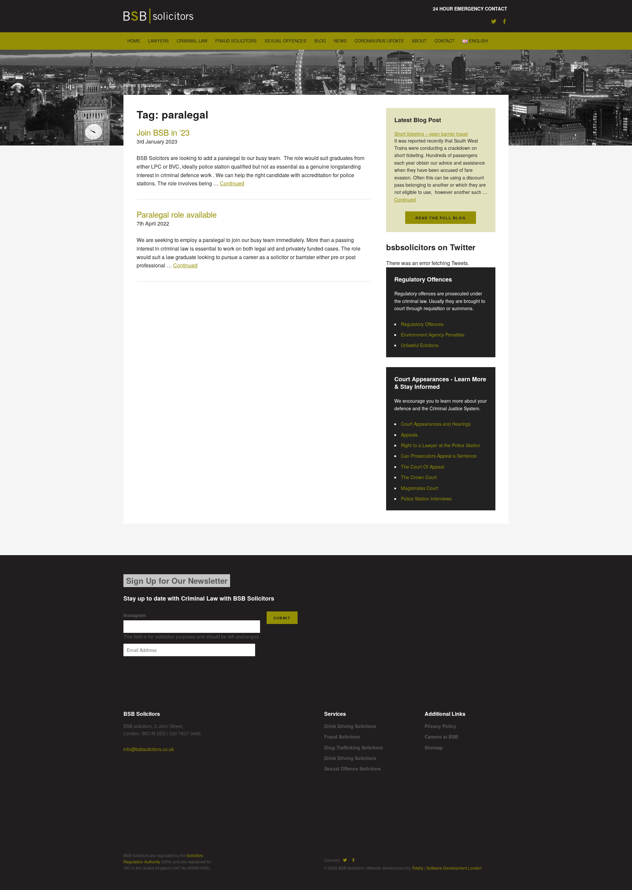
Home (133, 41)
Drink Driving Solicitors (350, 726)
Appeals (409, 434)
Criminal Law (192, 41)
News (340, 41)
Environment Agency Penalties (432, 334)
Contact (444, 41)
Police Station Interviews (426, 498)
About (419, 41)
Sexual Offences (285, 41)
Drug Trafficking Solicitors (353, 747)
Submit (282, 617)
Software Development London (454, 868)
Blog (320, 41)
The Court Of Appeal (422, 466)
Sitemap (434, 747)
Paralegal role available (177, 214)
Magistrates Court (419, 488)
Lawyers (158, 41)
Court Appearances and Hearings (436, 423)
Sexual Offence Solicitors (352, 768)
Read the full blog (440, 217)
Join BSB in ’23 (163, 132)
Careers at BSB (441, 736)
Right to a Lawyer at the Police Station (440, 445)
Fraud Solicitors (236, 41)
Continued (232, 183)
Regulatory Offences (422, 324)
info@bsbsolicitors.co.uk (148, 749)
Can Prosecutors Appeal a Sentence (439, 455)
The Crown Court (419, 477)
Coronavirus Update (379, 41)
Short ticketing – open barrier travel (431, 133)
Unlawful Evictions (419, 345)
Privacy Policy (440, 726)
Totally (417, 868)
